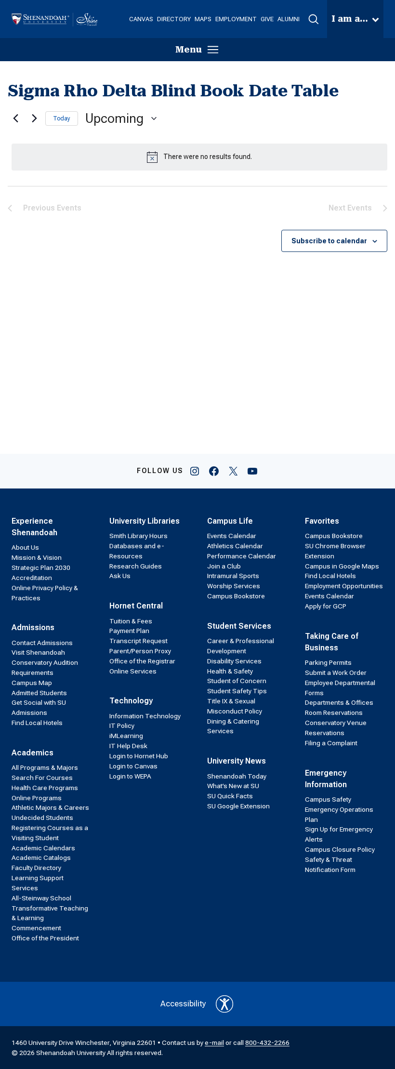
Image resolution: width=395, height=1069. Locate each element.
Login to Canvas (133, 766)
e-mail (214, 1042)
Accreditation (32, 577)
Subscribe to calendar (329, 241)
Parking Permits (328, 662)
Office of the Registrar (142, 661)
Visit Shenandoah (38, 652)
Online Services (133, 671)
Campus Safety (328, 799)
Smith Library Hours (138, 536)
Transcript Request (138, 641)
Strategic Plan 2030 (41, 567)
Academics (32, 752)
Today (61, 118)
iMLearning (126, 735)
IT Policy (121, 725)
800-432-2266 (267, 1042)
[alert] (199, 157)
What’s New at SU (233, 786)
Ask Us (120, 576)
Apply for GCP (325, 606)
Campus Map (32, 682)
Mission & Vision (37, 557)
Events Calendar (231, 536)
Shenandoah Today (236, 776)
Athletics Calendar (235, 546)
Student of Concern (236, 681)
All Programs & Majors (45, 767)
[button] (313, 19)
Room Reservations (334, 712)
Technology (131, 700)
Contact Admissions (42, 643)
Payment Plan (129, 630)
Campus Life (230, 521)
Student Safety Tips (237, 691)
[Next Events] (32, 118)
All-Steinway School (41, 898)
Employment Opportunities (344, 586)
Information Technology (145, 716)
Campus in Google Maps (342, 566)
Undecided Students (42, 817)
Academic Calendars (43, 848)
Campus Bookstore (236, 596)
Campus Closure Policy (340, 849)
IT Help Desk (128, 746)
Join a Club (224, 566)
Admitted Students (39, 693)
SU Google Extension (238, 806)
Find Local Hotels (37, 722)
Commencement (36, 928)
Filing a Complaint (331, 743)
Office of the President (45, 938)
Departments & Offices (339, 702)
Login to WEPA (130, 776)
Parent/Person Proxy (140, 651)
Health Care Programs (45, 788)
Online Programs (37, 798)
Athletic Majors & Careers (50, 807)
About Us (25, 547)
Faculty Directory (36, 867)
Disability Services (234, 661)
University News (236, 760)
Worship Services (233, 586)
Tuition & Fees (130, 621)
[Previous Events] (13, 118)
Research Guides (135, 566)
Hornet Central (136, 605)
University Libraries (144, 521)
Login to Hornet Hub (138, 756)
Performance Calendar (241, 556)
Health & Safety (230, 671)
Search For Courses (42, 777)
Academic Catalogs (41, 857)
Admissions (33, 627)
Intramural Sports (233, 576)
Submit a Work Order (336, 672)
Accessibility (183, 1003)
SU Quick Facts (230, 796)
